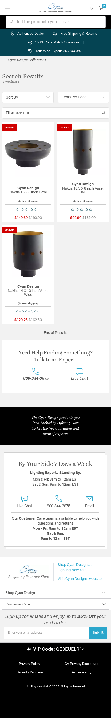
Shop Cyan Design (20, 592)
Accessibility (81, 672)
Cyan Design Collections (26, 60)
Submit (98, 632)
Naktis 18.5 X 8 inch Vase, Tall (83, 190)
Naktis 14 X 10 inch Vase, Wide (28, 293)
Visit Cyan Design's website (80, 579)
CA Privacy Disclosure (81, 664)
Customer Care (18, 604)
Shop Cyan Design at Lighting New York (75, 567)
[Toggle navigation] (7, 7)
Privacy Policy (29, 664)
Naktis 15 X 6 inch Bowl (28, 192)
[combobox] (56, 22)
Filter (17, 113)
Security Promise (30, 672)
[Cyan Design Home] (55, 8)
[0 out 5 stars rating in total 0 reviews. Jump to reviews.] (28, 209)
